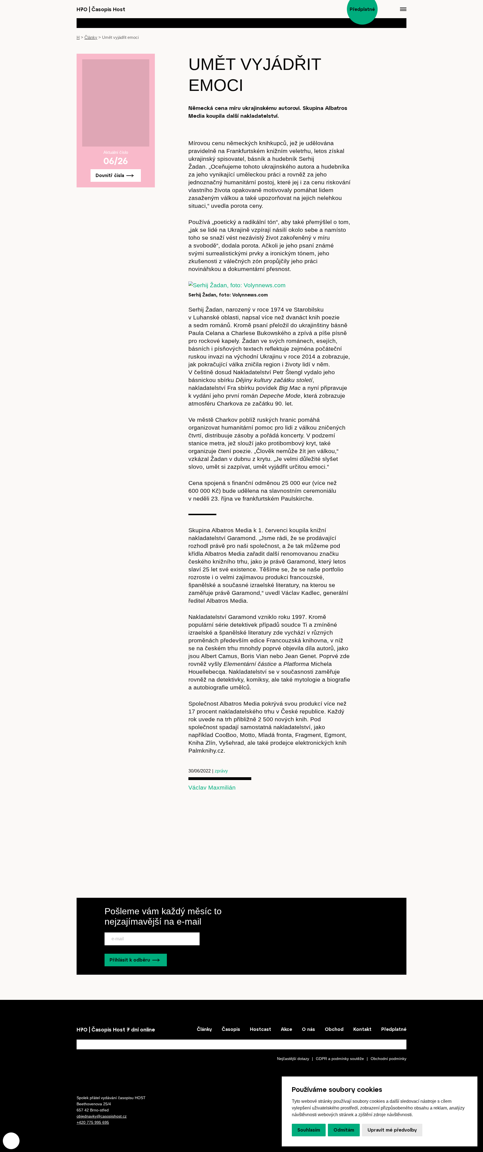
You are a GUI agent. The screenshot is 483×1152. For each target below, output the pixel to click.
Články (90, 37)
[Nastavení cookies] (11, 1140)
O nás (308, 1029)
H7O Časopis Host (101, 9)
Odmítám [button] (343, 1130)
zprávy (221, 771)
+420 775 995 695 (93, 1122)
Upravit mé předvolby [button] (392, 1130)
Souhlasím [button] (308, 1130)
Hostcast (260, 1029)
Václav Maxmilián (212, 787)
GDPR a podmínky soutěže (340, 1058)
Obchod (334, 1029)
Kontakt (362, 1029)
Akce (286, 1029)
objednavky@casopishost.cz (102, 1116)
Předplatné (393, 1029)
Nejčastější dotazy (293, 1058)
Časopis (231, 1029)
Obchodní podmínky (388, 1058)
